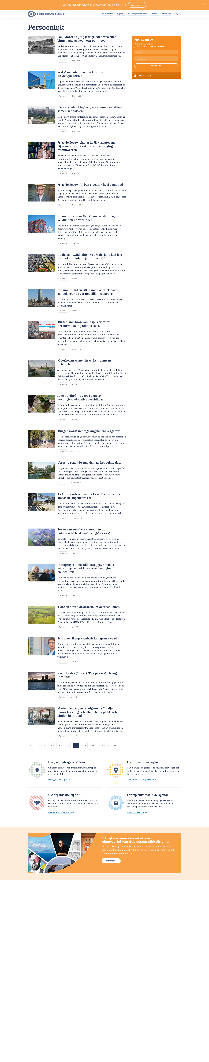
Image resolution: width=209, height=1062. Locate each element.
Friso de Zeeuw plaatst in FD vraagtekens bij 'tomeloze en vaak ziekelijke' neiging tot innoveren (86, 146)
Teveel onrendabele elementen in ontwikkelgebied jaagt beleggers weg (83, 531)
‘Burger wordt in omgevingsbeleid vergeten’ (88, 431)
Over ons (166, 13)
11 (68, 745)
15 (101, 745)
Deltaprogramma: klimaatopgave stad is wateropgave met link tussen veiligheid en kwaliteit (85, 568)
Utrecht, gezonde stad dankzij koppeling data (89, 462)
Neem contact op (135, 812)
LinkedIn (140, 75)
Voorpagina (107, 13)
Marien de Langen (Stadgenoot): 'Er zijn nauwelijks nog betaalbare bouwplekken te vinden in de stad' (87, 712)
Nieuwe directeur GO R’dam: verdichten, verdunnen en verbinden (86, 218)
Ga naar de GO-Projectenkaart (142, 780)
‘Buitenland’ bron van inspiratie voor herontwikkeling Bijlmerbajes (83, 324)
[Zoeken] (177, 14)
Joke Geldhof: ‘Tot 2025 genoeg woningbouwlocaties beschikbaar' (81, 397)
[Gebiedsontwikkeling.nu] (63, 14)
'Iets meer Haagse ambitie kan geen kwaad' (87, 638)
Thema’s (154, 13)
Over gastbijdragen (57, 780)
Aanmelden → (111, 860)
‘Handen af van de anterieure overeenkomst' (88, 607)
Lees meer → (137, 4)
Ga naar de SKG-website (60, 812)
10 (59, 745)
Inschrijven (156, 65)
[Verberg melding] (203, 5)
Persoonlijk (63, 61)
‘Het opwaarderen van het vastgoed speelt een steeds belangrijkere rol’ (90, 496)
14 (93, 745)
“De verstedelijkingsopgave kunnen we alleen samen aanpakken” (89, 109)
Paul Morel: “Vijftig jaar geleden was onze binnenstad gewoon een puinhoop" (86, 38)
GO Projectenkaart (137, 13)
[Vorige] (31, 745)
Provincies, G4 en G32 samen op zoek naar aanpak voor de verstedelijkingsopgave (87, 292)
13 (84, 745)
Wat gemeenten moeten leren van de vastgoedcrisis (81, 74)
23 (115, 745)
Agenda (121, 13)
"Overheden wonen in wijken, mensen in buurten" (84, 362)
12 (76, 745)
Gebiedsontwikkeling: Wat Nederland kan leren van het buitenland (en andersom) (90, 256)
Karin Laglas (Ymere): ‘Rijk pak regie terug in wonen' (87, 675)
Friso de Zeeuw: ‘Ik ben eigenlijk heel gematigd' (90, 185)
